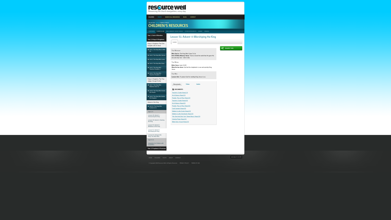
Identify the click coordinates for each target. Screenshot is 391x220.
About (171, 157)
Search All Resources (172, 17)
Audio (198, 84)
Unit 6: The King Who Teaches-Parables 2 (155, 74)
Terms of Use (195, 163)
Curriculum (160, 31)
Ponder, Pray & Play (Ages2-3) (181, 98)
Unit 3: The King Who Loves (157, 59)
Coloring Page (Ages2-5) (179, 119)
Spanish (206, 31)
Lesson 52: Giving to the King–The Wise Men (154, 135)
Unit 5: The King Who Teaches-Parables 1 (155, 68)
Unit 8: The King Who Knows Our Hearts (157, 91)
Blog (185, 17)
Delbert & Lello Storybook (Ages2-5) (182, 114)
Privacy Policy (184, 163)
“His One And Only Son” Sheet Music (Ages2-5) (186, 116)
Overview (152, 31)
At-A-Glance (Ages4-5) (178, 103)
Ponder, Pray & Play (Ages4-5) (181, 106)
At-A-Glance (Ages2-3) (178, 95)
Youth (160, 17)
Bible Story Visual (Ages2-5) (180, 122)
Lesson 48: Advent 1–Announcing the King (154, 115)
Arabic (200, 31)
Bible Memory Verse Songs (174, 31)
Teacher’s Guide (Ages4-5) (180, 100)
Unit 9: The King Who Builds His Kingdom (157, 97)
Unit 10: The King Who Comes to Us (155, 107)
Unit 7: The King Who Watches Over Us (155, 85)
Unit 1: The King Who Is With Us (157, 50)
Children (151, 17)
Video (187, 84)
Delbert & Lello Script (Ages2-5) (181, 111)
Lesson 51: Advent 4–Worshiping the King (154, 130)
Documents (177, 84)
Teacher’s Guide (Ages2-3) (180, 92)
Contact (193, 17)
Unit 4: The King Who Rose (156, 63)
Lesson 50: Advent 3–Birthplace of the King (154, 125)
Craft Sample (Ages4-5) (179, 108)
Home (157, 22)
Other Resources (190, 31)
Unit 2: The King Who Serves (157, 55)
